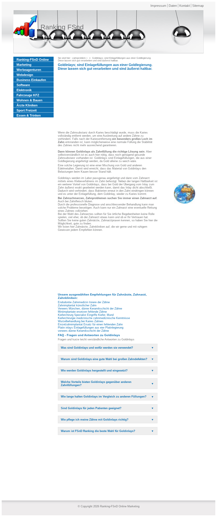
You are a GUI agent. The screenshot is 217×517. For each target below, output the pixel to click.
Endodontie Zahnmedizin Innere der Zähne (84, 302)
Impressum (158, 5)
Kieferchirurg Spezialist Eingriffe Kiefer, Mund (86, 314)
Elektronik (24, 90)
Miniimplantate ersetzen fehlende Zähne (82, 311)
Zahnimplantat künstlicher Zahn (77, 305)
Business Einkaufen (31, 80)
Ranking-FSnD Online (33, 59)
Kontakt (184, 5)
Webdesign (25, 75)
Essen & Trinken (29, 115)
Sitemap (198, 5)
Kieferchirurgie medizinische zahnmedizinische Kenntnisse (94, 318)
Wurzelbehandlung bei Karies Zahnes (80, 321)
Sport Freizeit (27, 110)
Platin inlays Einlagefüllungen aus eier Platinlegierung (90, 327)
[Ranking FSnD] (25, 27)
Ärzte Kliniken (27, 105)
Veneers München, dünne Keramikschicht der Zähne (90, 308)
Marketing (24, 64)
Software (23, 85)
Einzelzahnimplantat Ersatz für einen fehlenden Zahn (90, 324)
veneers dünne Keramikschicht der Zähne (83, 330)
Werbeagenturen (29, 70)
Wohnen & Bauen (29, 100)
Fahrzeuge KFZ (28, 95)
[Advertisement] (107, 101)
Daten (173, 5)
